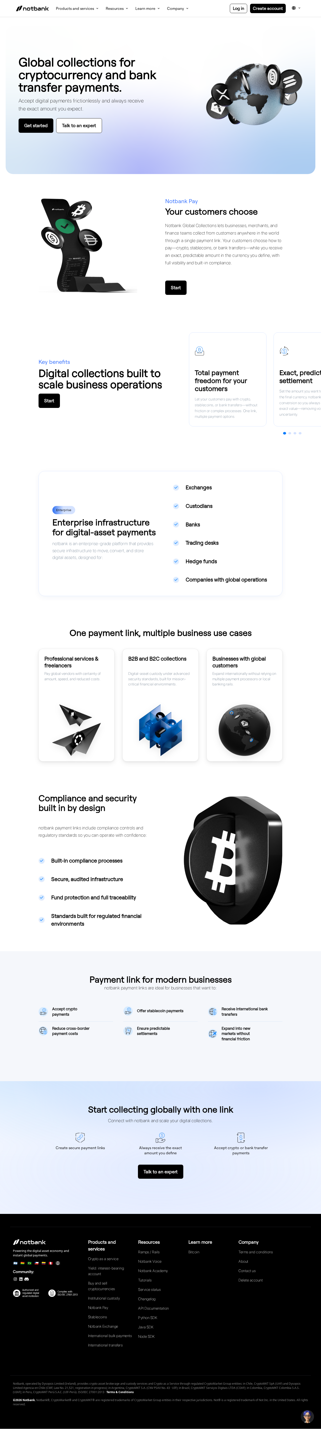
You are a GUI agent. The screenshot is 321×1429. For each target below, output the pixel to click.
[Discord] (26, 1279)
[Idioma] (296, 8)
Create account (268, 8)
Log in (238, 8)
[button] (307, 1416)
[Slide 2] (289, 433)
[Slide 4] (300, 433)
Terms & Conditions (120, 1392)
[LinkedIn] (21, 1279)
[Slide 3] (295, 433)
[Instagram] (15, 1279)
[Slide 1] (284, 433)
